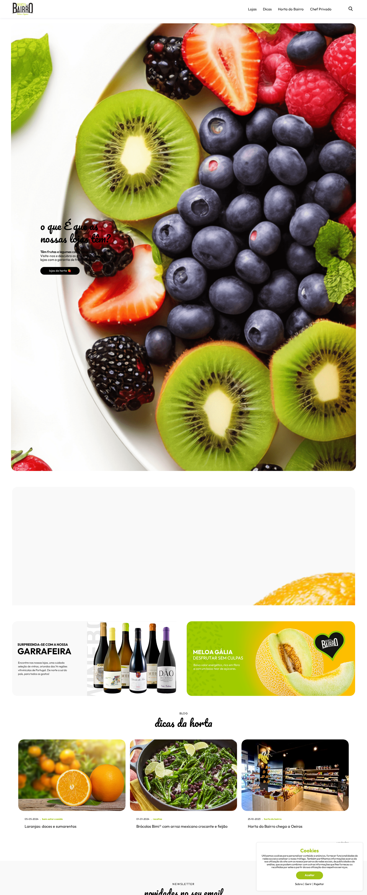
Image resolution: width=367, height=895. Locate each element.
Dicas (267, 9)
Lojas (252, 9)
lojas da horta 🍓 (60, 271)
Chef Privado (321, 9)
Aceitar (310, 875)
